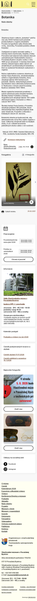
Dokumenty (6, 516)
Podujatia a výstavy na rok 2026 (16, 337)
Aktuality (5, 501)
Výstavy (5, 494)
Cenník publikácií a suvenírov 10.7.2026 (15, 359)
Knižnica (5, 529)
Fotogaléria (6, 519)
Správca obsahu (6, 592)
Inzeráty (5, 514)
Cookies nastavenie (8, 587)
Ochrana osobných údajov (12, 524)
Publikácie (6, 526)
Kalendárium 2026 (9, 489)
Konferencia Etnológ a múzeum (14, 496)
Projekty (5, 506)
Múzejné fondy (6, 12)
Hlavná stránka (6, 11)
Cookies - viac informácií (27, 587)
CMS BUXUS (31, 597)
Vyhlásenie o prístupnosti (9, 589)
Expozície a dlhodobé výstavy (13, 491)
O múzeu (5, 484)
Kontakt (4, 531)
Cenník (4, 486)
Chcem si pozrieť (18, 259)
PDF (21, 147)
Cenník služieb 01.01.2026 (14, 355)
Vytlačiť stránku (10, 211)
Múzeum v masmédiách (11, 511)
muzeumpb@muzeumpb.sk (18, 575)
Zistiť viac (18, 409)
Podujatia (5, 499)
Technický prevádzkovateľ (27, 589)
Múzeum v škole (8, 509)
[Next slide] (35, 182)
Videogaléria (7, 521)
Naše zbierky (17, 11)
